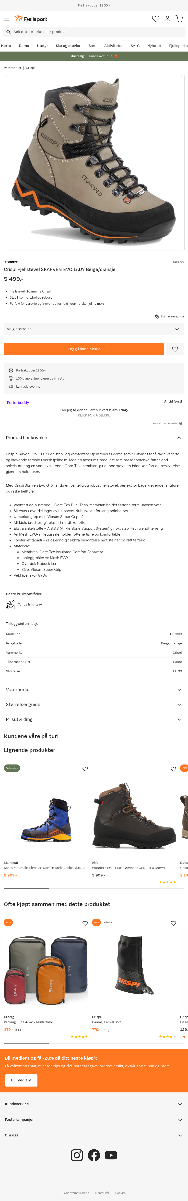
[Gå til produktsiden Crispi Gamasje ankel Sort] (134, 971)
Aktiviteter (113, 45)
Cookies (120, 1193)
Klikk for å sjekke (94, 415)
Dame (24, 45)
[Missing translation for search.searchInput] (8, 32)
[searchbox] (99, 32)
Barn (92, 45)
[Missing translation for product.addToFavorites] (175, 349)
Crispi (30, 68)
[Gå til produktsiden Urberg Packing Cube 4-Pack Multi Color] (46, 971)
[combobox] (94, 32)
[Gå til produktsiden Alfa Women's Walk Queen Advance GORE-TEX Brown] (134, 816)
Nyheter (154, 45)
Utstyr (42, 45)
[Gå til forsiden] (30, 18)
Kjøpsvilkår (102, 1193)
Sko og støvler (68, 45)
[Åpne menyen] (7, 18)
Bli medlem (21, 1080)
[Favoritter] (156, 19)
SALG (135, 45)
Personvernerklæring (75, 1193)
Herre (6, 45)
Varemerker (12, 68)
